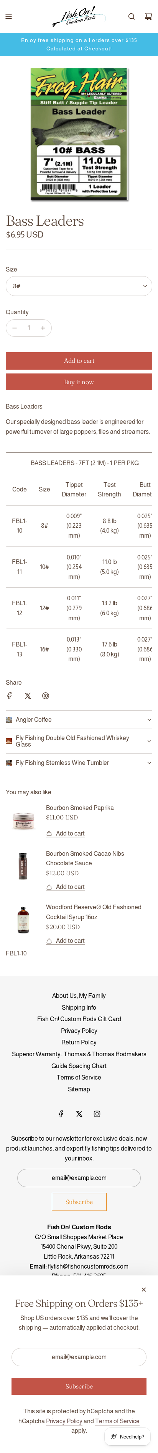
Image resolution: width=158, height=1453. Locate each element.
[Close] (143, 1289)
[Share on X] (27, 697)
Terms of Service (117, 1421)
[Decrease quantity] (14, 328)
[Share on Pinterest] (45, 697)
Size (11, 269)
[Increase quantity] (43, 328)
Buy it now (79, 382)
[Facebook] (61, 1114)
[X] (79, 1114)
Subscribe (79, 1202)
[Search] (131, 16)
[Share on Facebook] (9, 697)
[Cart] (148, 16)
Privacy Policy (64, 1421)
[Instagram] (97, 1114)
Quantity (17, 312)
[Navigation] (8, 16)
